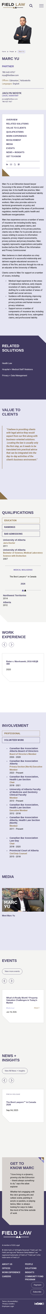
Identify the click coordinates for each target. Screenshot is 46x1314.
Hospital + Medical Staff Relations (17, 369)
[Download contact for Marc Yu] (11, 164)
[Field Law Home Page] (13, 5)
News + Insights (15, 152)
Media (9, 144)
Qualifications (15, 132)
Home (4, 51)
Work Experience (16, 136)
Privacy (5, 1304)
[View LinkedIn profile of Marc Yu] (7, 164)
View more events (12, 971)
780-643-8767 (8, 72)
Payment (37, 1285)
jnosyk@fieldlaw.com (10, 99)
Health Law (7, 363)
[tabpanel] (23, 551)
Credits (11, 1304)
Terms (4, 1301)
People (12, 51)
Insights (29, 1272)
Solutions (31, 1268)
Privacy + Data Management (14, 375)
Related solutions (17, 124)
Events (10, 148)
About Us (7, 1264)
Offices (6, 1268)
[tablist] (23, 564)
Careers (6, 1276)
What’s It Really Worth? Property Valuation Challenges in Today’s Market (22, 1000)
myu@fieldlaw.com (10, 75)
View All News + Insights (15, 1071)
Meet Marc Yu (8, 916)
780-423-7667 (7, 102)
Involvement (13, 140)
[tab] (21, 520)
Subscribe (37, 1292)
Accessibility (12, 1301)
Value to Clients (16, 128)
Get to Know (13, 156)
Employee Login (8, 1306)
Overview (11, 120)
